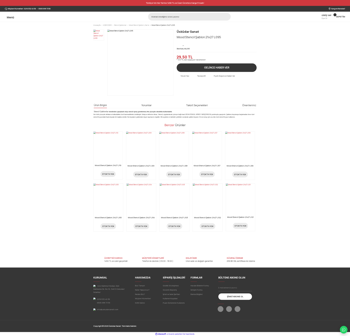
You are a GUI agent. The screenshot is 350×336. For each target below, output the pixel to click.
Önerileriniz (249, 105)
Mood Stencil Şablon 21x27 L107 (207, 166)
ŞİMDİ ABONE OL (235, 296)
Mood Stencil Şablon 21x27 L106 (240, 166)
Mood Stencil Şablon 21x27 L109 (141, 166)
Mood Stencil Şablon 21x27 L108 (174, 166)
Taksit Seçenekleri (197, 105)
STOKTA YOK (108, 174)
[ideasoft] (160, 334)
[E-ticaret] (175, 334)
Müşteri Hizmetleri (143, 298)
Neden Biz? (140, 294)
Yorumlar (146, 105)
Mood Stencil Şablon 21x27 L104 (141, 217)
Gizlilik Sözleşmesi (171, 285)
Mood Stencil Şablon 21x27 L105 (108, 217)
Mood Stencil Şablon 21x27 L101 (240, 217)
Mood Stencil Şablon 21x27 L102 (207, 217)
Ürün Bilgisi (100, 105)
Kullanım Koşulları (170, 298)
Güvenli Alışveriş (170, 290)
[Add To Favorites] (183, 44)
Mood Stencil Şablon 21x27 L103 (174, 217)
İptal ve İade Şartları (171, 294)
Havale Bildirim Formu (200, 285)
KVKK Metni (140, 303)
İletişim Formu (196, 290)
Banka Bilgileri (197, 294)
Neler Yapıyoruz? (142, 290)
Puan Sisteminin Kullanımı (174, 303)
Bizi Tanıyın (140, 285)
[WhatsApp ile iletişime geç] (344, 330)
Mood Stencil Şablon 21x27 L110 (108, 165)
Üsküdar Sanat (188, 32)
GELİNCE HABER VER (216, 67)
